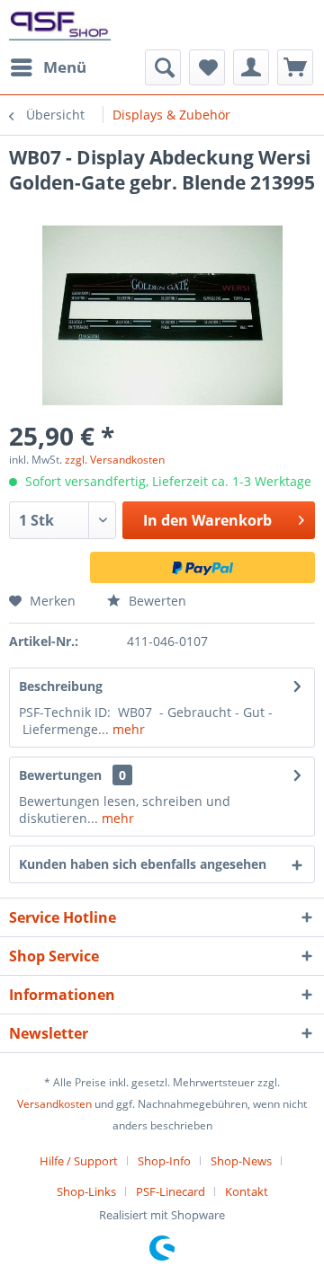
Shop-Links (86, 1191)
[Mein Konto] (251, 67)
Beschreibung (61, 686)
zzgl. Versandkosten (115, 459)
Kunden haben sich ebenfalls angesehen (142, 863)
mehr (127, 729)
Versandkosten (54, 1103)
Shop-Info (164, 1161)
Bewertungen (60, 775)
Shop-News (241, 1161)
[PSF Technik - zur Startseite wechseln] (60, 24)
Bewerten (155, 600)
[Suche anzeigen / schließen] (163, 67)
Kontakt (246, 1191)
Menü (64, 67)
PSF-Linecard (170, 1191)
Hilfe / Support (79, 1161)
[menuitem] (47, 67)
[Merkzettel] (207, 67)
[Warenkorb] (295, 67)
